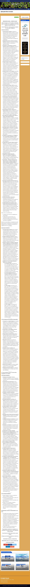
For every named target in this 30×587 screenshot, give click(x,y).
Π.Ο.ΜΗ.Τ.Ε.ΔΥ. (15, 4)
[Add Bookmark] (12, 547)
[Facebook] (10, 544)
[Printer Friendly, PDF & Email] (16, 17)
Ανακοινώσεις (3, 564)
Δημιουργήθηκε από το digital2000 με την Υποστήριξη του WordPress (11, 585)
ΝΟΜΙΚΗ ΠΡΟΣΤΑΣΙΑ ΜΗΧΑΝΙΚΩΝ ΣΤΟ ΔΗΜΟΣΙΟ (8, 558)
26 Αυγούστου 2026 (5, 568)
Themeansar (25, 585)
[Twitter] (14, 544)
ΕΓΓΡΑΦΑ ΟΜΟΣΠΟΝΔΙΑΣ (22, 564)
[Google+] (5, 544)
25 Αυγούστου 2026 (19, 568)
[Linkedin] (8, 547)
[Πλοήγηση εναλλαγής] (14, 9)
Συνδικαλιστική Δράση (8, 564)
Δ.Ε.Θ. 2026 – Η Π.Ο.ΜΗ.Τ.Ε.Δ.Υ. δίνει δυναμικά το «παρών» (6, 567)
